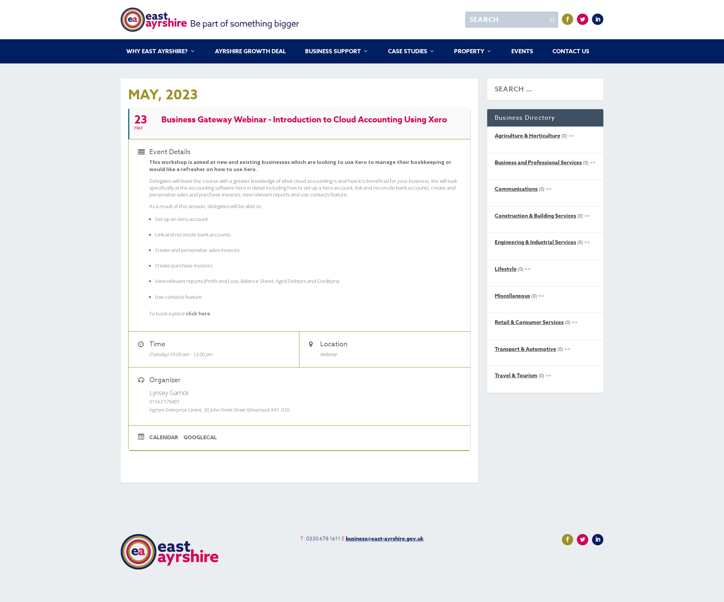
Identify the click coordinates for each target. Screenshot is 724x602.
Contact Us (570, 51)
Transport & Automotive (525, 349)
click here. (199, 313)
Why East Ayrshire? (157, 51)
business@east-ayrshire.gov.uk (384, 539)
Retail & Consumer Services (529, 322)
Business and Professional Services (538, 163)
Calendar (163, 437)
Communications (516, 189)
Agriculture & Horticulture (527, 136)
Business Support (333, 51)
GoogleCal (200, 437)
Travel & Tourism (516, 376)
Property (469, 51)
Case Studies (407, 51)
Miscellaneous (512, 296)
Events (522, 51)
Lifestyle (506, 269)
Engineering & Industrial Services (535, 242)
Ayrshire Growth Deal (250, 51)
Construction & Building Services (535, 216)
